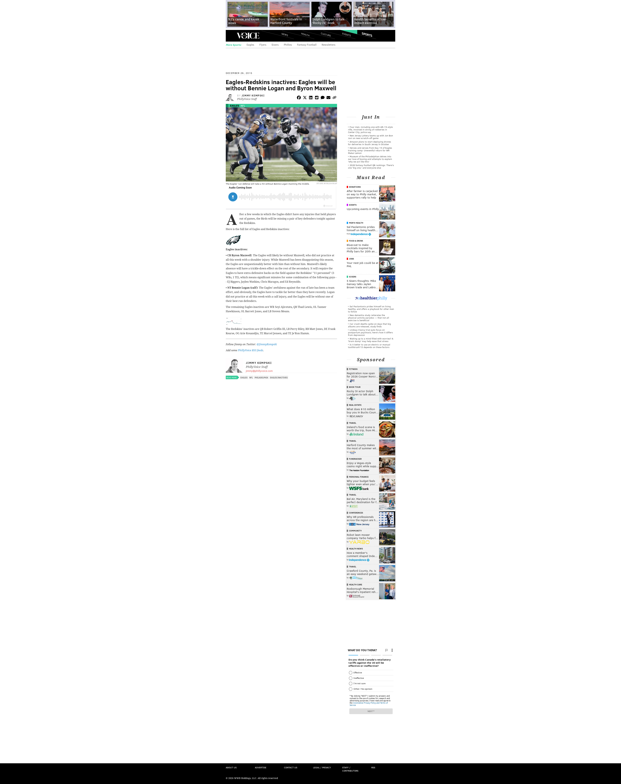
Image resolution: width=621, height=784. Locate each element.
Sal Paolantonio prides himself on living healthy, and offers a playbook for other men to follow (371, 309)
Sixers (275, 44)
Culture (326, 34)
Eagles (250, 44)
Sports (367, 34)
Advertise (260, 767)
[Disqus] (281, 466)
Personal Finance (359, 476)
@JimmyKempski (267, 344)
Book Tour (354, 387)
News (285, 34)
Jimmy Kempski (253, 95)
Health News (356, 548)
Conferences (356, 512)
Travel (352, 422)
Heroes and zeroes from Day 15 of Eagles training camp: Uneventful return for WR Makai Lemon (370, 150)
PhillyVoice (248, 35)
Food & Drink (356, 240)
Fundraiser (355, 458)
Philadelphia (261, 377)
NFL (243, 105)
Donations (355, 186)
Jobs (351, 258)
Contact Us (290, 767)
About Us (231, 767)
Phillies (288, 44)
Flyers (262, 44)
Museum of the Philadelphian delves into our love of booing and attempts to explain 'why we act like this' (370, 159)
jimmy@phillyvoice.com (259, 370)
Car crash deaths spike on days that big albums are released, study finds (369, 325)
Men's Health (356, 222)
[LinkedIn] (310, 98)
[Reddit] (316, 98)
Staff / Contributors (350, 769)
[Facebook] (298, 98)
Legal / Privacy (322, 767)
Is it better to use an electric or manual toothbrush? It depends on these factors (369, 346)
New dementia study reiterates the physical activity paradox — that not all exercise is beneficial (368, 318)
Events (346, 34)
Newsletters (328, 44)
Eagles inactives (279, 377)
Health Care (355, 584)
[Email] (328, 98)
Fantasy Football (306, 44)
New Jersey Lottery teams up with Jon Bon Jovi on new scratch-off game (370, 137)
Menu (231, 35)
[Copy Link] (334, 98)
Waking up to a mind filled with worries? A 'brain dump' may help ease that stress (370, 340)
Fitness (353, 369)
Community (355, 530)
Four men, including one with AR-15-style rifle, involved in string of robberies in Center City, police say (370, 129)
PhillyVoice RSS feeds (250, 350)
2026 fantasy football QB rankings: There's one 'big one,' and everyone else (371, 166)
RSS (373, 767)
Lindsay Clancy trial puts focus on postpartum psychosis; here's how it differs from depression (370, 332)
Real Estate (355, 404)
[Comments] (322, 98)
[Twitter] (304, 98)
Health (305, 34)
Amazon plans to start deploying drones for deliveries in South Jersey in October (369, 143)
